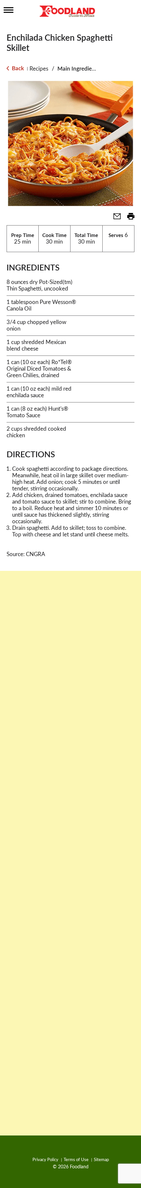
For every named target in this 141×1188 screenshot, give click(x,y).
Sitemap (101, 1160)
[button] (114, 218)
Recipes (39, 69)
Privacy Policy (45, 1160)
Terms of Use (76, 1160)
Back (17, 68)
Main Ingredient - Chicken (89, 69)
